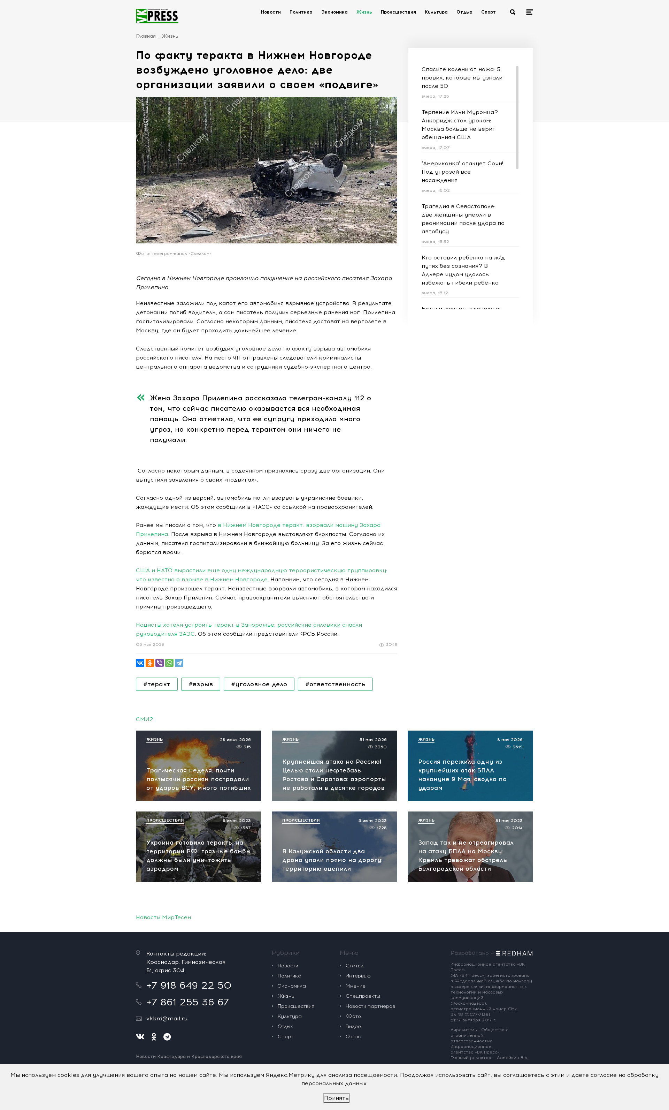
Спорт (488, 12)
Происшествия (398, 12)
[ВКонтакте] (140, 663)
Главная (146, 36)
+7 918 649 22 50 (189, 985)
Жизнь (364, 12)
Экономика (334, 12)
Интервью (358, 976)
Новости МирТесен (163, 917)
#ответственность (335, 684)
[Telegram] (179, 663)
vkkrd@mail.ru (166, 1018)
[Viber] (159, 663)
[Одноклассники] (150, 663)
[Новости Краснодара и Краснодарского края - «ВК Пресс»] (157, 16)
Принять (336, 1098)
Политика (301, 12)
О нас (353, 1037)
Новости (271, 12)
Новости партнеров (370, 1006)
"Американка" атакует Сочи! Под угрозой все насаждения (462, 171)
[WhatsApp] (169, 663)
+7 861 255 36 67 (187, 1002)
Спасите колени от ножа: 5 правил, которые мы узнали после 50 (462, 77)
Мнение (356, 986)
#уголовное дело (259, 684)
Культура (436, 12)
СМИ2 (144, 719)
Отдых (464, 12)
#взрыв (201, 684)
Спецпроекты (363, 996)
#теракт (156, 684)
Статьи (354, 966)
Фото (353, 1016)
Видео (353, 1026)
